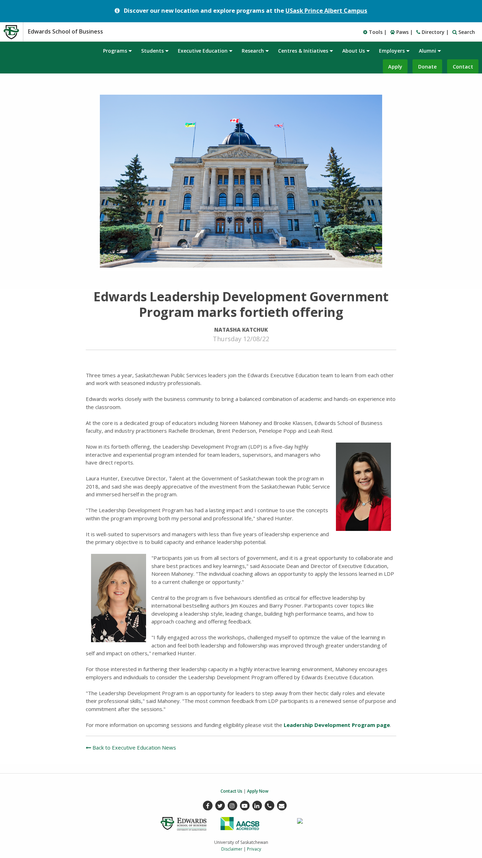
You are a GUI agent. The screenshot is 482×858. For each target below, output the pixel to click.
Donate (427, 66)
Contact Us (231, 791)
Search (466, 32)
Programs (115, 50)
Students (152, 50)
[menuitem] (117, 50)
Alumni (427, 50)
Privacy (254, 849)
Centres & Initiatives (303, 50)
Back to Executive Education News (133, 747)
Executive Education (203, 50)
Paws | (404, 32)
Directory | (434, 32)
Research (253, 50)
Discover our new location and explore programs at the (245, 10)
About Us (353, 50)
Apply (395, 66)
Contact (463, 66)
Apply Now (258, 791)
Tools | (377, 32)
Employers (392, 50)
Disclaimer (231, 849)
